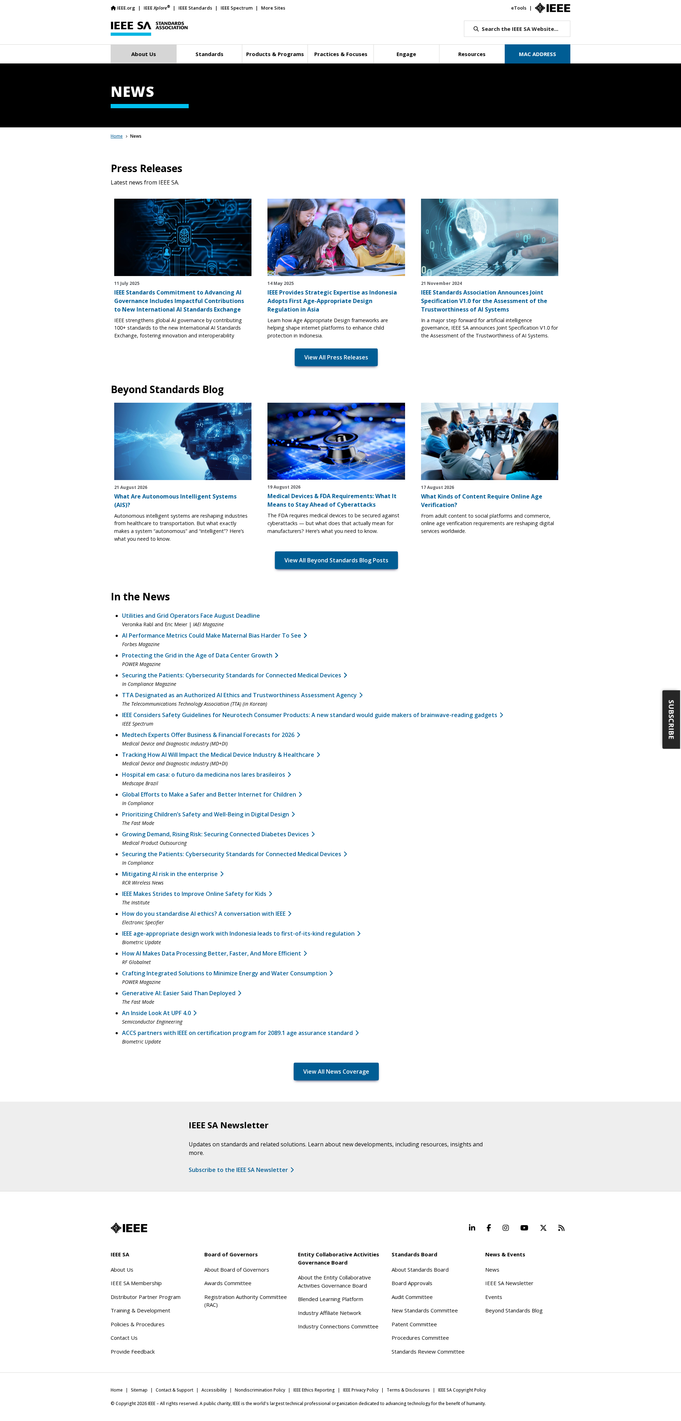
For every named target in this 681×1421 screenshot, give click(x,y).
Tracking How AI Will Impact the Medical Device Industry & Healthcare (218, 755)
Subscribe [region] (671, 719)
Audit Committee (412, 1296)
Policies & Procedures (138, 1324)
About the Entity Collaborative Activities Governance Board (334, 1281)
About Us (122, 1269)
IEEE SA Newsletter (509, 1283)
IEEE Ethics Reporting (314, 1390)
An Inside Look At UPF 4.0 (156, 1013)
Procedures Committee (420, 1337)
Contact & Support (174, 1390)
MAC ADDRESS (537, 53)
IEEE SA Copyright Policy (462, 1390)
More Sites (273, 8)
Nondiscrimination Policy (260, 1390)
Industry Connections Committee (338, 1326)
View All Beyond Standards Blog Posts (336, 560)
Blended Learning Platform (330, 1298)
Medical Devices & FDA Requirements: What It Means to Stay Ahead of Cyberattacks (332, 500)
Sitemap (139, 1390)
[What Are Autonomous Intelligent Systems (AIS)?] (182, 441)
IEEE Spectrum (237, 8)
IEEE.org (126, 8)
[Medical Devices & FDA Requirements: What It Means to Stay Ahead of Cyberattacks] (336, 441)
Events (493, 1296)
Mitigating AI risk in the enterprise (170, 874)
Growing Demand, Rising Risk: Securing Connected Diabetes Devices (215, 834)
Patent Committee (414, 1324)
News (492, 1269)
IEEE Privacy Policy (360, 1390)
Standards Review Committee (428, 1351)
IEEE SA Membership (136, 1283)
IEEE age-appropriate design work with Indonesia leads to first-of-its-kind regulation (238, 933)
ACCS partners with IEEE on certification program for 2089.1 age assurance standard (237, 1033)
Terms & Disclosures (408, 1390)
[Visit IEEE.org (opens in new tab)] (129, 1228)
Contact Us (124, 1337)
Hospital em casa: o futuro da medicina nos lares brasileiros (203, 774)
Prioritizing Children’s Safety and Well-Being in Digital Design (205, 814)
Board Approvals (412, 1283)
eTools (518, 8)
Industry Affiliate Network (329, 1312)
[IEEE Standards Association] (149, 29)
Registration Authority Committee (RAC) (245, 1301)
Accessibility (214, 1390)
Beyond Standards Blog (514, 1310)
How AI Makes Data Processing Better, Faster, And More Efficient (211, 953)
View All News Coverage (336, 1071)
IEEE (157, 7)
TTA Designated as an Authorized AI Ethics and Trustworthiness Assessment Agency (239, 695)
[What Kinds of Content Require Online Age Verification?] (489, 441)
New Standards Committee (425, 1310)
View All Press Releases (336, 357)
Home (117, 136)
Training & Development (140, 1310)
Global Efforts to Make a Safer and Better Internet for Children (209, 794)
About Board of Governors (236, 1269)
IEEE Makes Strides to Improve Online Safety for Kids (194, 894)
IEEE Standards (195, 8)
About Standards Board (420, 1269)
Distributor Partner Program (146, 1296)
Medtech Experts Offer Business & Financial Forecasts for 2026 (208, 735)
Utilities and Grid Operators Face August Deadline (191, 615)
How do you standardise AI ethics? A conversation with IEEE (204, 914)
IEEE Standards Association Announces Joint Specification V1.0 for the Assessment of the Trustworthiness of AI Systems (484, 300)
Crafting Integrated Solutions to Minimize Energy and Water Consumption (224, 973)
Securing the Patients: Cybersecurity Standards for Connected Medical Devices (231, 854)
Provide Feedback (133, 1351)
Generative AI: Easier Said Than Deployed (179, 993)
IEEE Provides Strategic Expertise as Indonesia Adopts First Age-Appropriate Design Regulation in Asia (332, 300)
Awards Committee (227, 1283)
